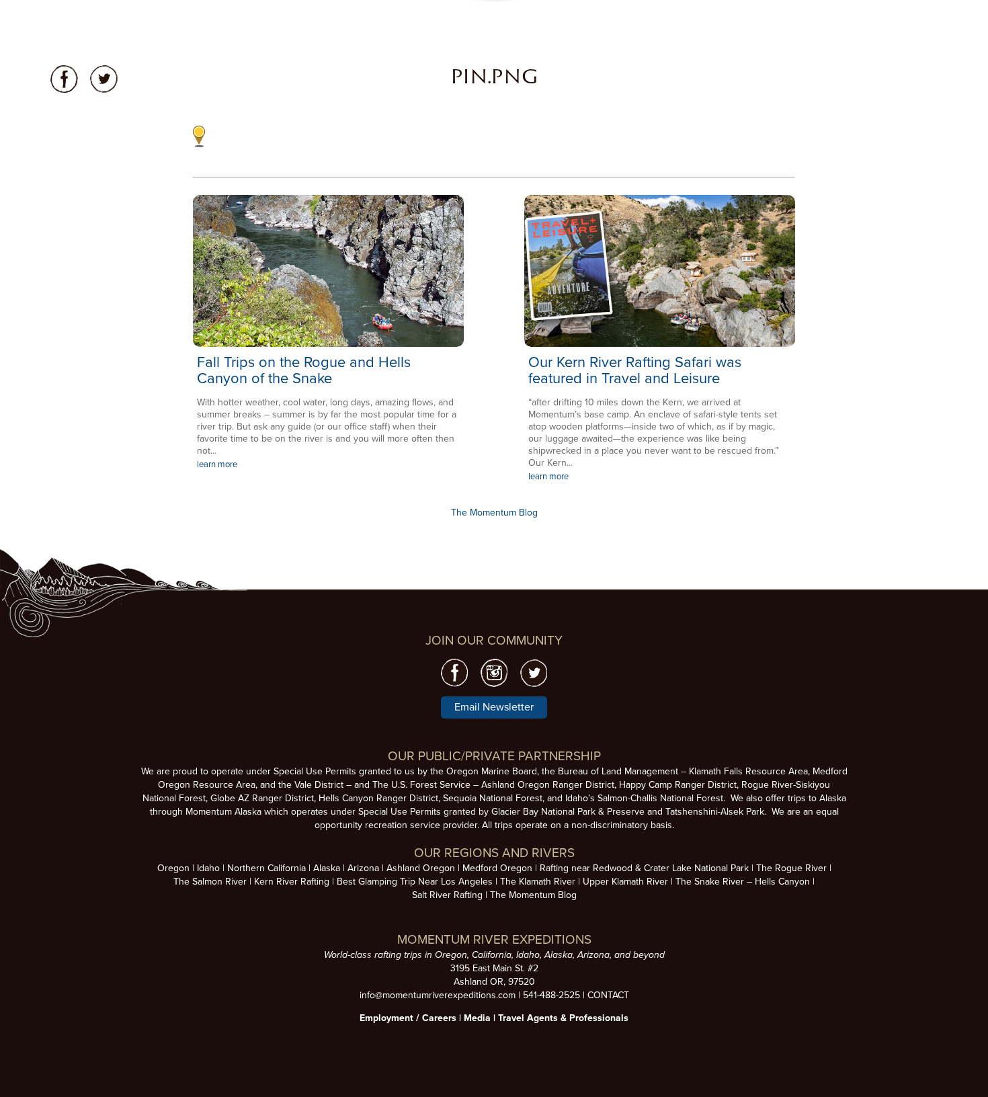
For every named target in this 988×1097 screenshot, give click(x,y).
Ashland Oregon (420, 868)
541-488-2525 (551, 995)
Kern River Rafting (291, 881)
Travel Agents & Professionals (563, 1018)
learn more (217, 464)
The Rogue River (791, 868)
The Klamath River (537, 881)
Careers (439, 1018)
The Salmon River (210, 881)
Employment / (391, 1018)
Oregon (173, 868)
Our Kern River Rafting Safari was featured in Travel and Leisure (634, 370)
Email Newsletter (494, 707)
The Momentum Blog (494, 512)
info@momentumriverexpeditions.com (438, 995)
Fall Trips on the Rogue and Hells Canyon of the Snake (304, 370)
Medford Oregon (497, 868)
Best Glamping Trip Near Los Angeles (415, 881)
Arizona (363, 868)
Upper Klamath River (625, 881)
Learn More (328, 271)
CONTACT (608, 995)
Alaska (326, 868)
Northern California (266, 868)
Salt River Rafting (447, 895)
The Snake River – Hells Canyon (742, 881)
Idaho (208, 868)
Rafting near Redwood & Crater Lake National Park (644, 868)
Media (477, 1018)
